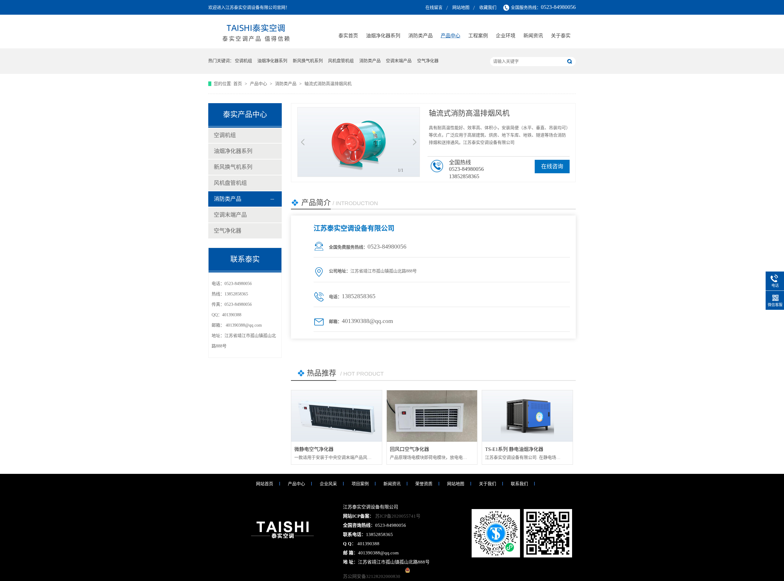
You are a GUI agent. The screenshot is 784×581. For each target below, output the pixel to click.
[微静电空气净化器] (336, 416)
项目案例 (360, 484)
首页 (238, 83)
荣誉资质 (423, 484)
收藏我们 (487, 7)
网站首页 (264, 484)
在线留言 (434, 7)
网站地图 (460, 7)
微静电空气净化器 (314, 449)
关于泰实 (561, 35)
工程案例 (478, 35)
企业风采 (328, 484)
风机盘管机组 (341, 60)
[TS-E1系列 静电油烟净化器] (527, 416)
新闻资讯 (533, 35)
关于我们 (487, 484)
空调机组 (243, 60)
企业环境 (505, 35)
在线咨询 (552, 166)
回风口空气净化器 (409, 449)
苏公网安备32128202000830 (371, 576)
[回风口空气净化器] (432, 416)
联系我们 (519, 484)
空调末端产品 (399, 60)
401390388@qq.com (244, 325)
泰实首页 (348, 35)
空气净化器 (428, 60)
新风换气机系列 (308, 60)
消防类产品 (420, 35)
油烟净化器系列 (383, 35)
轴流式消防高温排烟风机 (328, 83)
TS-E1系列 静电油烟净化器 (514, 449)
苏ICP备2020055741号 (397, 516)
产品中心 (450, 35)
